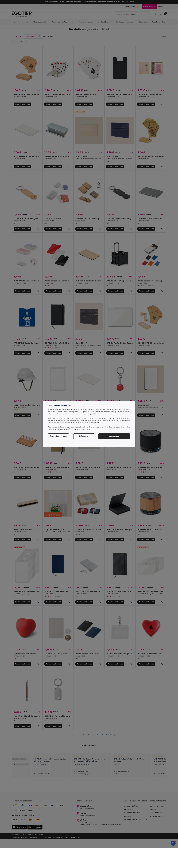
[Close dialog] (122, 396)
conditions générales (65, 449)
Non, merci (71, 443)
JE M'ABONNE (71, 435)
